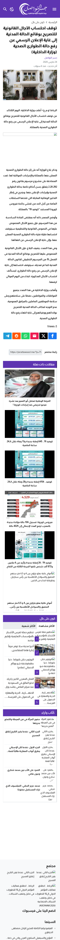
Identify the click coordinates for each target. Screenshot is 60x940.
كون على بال (37, 22)
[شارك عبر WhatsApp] (25, 336)
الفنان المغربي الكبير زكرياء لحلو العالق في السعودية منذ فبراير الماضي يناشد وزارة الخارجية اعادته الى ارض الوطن (19, 686)
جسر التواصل (50, 57)
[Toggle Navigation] (55, 9)
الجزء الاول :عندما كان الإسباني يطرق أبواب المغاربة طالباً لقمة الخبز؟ (24, 751)
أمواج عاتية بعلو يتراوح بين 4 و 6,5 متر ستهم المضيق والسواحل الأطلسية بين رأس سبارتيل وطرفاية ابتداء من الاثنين (29, 607)
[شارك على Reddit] (16, 336)
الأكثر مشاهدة (46, 626)
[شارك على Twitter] (43, 336)
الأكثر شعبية (28, 626)
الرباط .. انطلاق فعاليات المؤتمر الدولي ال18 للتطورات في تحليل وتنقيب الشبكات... (20, 889)
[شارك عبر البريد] (34, 336)
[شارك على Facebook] (52, 336)
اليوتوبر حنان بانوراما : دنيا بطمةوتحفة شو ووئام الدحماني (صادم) (21, 663)
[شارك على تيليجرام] (7, 336)
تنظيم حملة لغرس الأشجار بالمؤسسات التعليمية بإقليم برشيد (19, 636)
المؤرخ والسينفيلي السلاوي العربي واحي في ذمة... (29, 938)
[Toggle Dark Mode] (12, 9)
